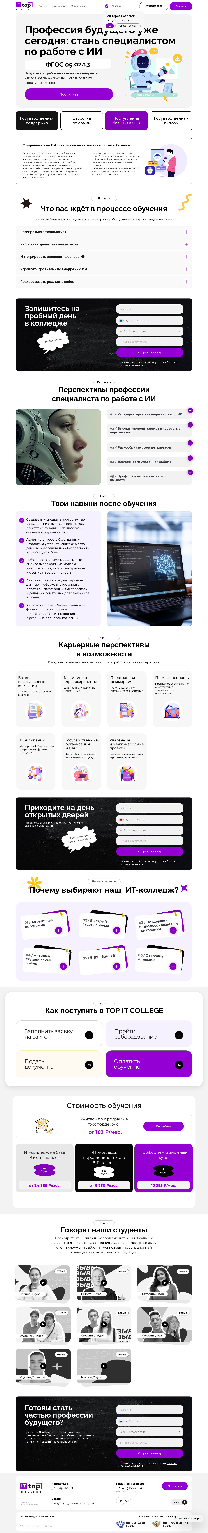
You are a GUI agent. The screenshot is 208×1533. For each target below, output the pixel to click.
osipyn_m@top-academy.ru (72, 1503)
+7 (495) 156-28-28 (129, 1488)
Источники (49, 1526)
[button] (113, 6)
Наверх (177, 1502)
